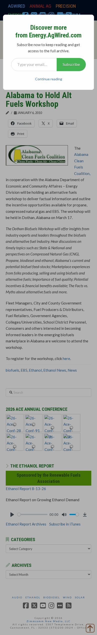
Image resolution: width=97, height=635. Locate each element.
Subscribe (71, 64)
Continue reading (48, 79)
